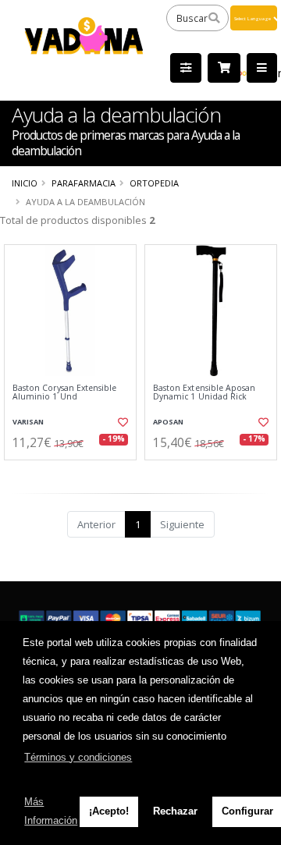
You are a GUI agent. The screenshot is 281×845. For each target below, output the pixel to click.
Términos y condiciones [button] (78, 757)
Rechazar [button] (175, 811)
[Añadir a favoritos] (123, 422)
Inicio (24, 183)
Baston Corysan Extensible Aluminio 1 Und (64, 393)
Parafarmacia (84, 183)
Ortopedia (154, 183)
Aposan (168, 422)
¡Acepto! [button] (109, 811)
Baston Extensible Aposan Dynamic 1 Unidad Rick (204, 393)
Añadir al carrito (75, 472)
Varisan (28, 422)
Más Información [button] (50, 811)
